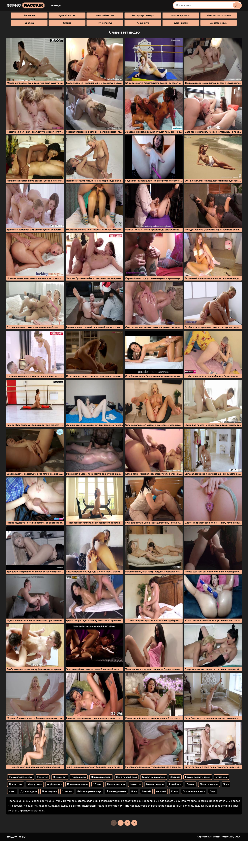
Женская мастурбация (219, 15)
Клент (12, 791)
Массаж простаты (180, 15)
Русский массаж (67, 15)
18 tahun (97, 784)
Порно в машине (209, 784)
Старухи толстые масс (20, 777)
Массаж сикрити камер (197, 777)
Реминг (190, 784)
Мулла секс (221, 777)
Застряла (175, 777)
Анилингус (143, 23)
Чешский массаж (105, 15)
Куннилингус (105, 23)
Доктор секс (15, 784)
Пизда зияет (59, 777)
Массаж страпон (155, 784)
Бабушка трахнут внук (89, 791)
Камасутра (135, 784)
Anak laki (146, 791)
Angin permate (54, 784)
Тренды (56, 5)
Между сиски (35, 784)
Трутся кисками (180, 23)
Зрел (226, 784)
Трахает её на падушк (153, 777)
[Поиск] (237, 5)
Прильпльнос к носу (194, 791)
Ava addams (175, 784)
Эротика (29, 23)
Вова (134, 791)
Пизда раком (79, 777)
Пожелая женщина (77, 784)
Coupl (212, 791)
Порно (24, 5)
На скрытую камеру (143, 15)
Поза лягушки (49, 791)
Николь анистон (116, 784)
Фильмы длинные (116, 791)
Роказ (174, 791)
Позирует (42, 777)
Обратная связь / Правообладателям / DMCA (218, 836)
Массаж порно (16, 836)
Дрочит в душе (29, 791)
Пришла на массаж (101, 777)
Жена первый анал (126, 777)
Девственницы (218, 23)
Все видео (29, 15)
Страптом (67, 791)
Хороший (161, 791)
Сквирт (67, 23)
